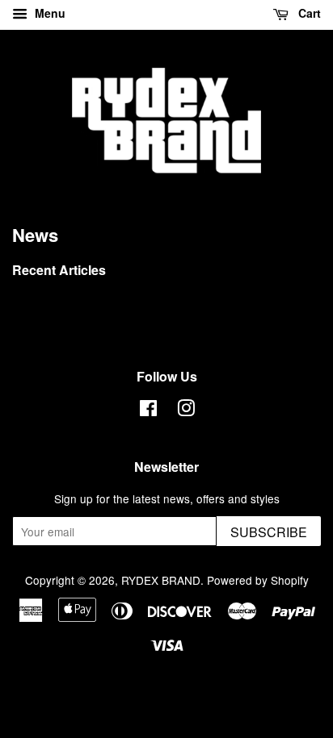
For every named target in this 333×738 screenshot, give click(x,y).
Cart (308, 13)
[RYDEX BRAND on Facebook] (148, 410)
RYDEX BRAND (160, 580)
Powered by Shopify (258, 580)
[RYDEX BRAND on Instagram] (186, 410)
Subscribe (268, 532)
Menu (48, 13)
